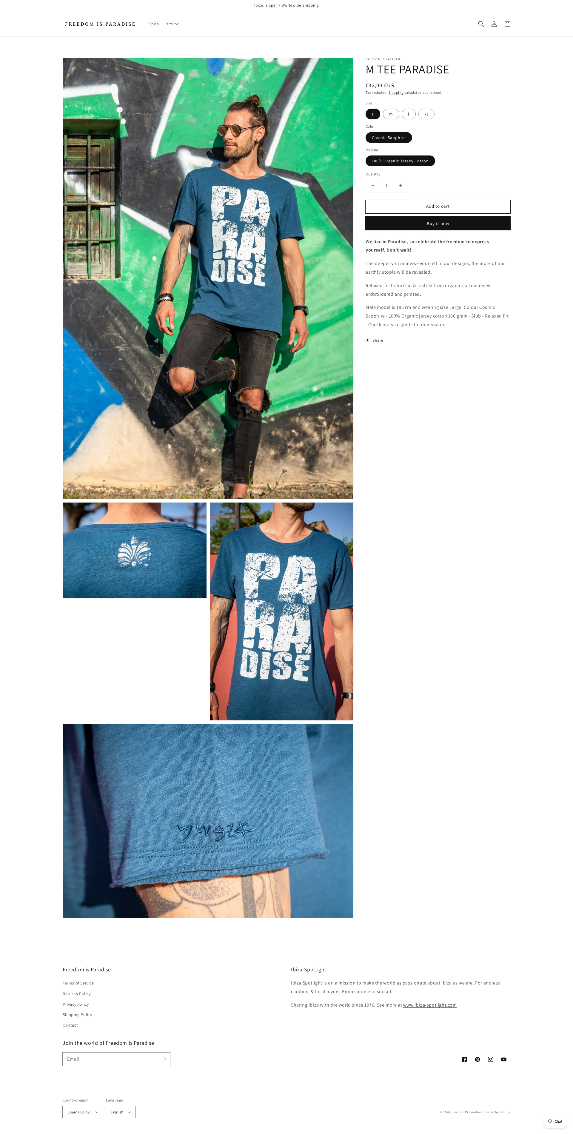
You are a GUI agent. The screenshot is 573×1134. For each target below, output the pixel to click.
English (117, 1112)
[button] (481, 23)
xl (426, 114)
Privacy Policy (76, 1004)
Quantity (373, 174)
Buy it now (438, 223)
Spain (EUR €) (79, 1112)
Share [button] (377, 340)
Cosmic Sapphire (389, 137)
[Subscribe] (163, 1059)
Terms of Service (78, 983)
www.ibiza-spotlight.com (430, 1005)
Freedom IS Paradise (467, 1112)
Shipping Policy (77, 1014)
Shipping (396, 92)
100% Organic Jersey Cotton (400, 161)
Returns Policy (76, 993)
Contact (70, 1025)
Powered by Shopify (496, 1112)
